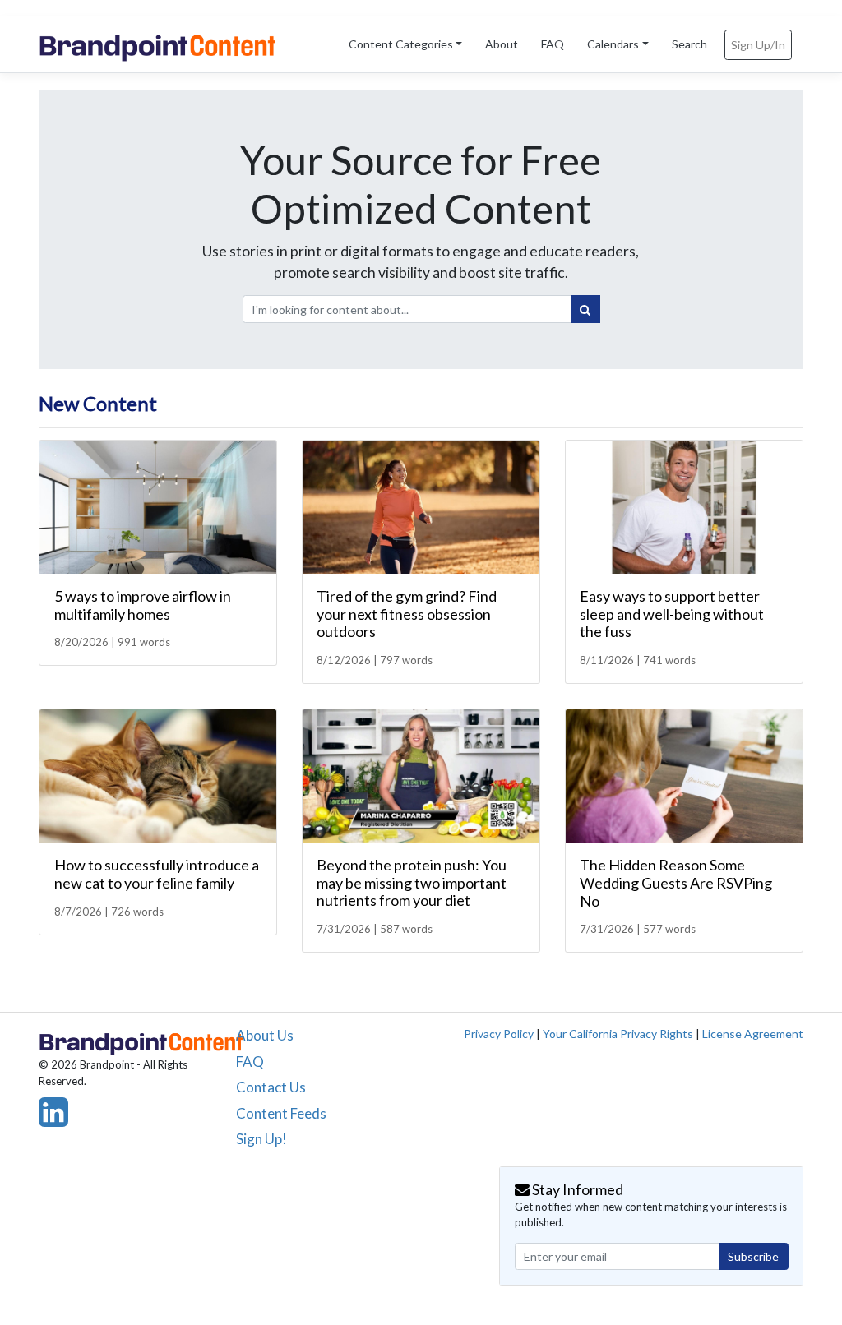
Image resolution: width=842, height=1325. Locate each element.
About (501, 44)
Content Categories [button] (401, 44)
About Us (265, 1035)
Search (689, 44)
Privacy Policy (499, 1034)
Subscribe (753, 1256)
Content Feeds (281, 1113)
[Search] (585, 309)
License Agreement (752, 1034)
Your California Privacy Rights (618, 1034)
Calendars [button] (613, 44)
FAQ (552, 44)
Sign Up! (261, 1138)
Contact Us (271, 1087)
